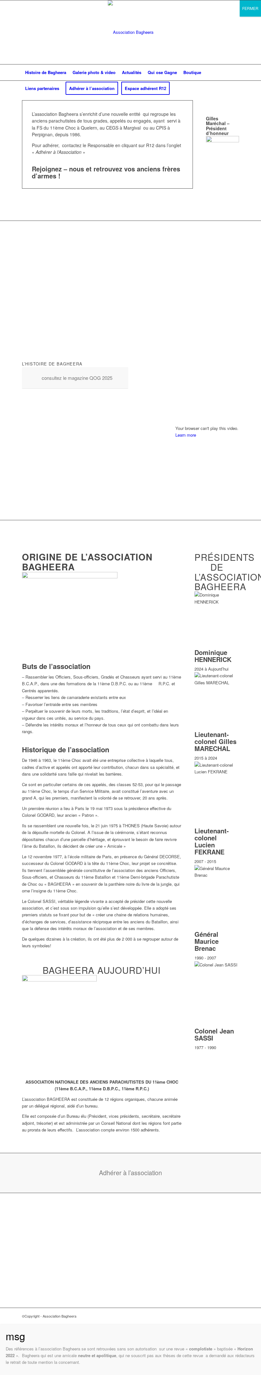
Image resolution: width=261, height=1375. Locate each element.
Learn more (185, 435)
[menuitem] (45, 72)
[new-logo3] (130, 32)
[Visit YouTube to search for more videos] (207, 500)
